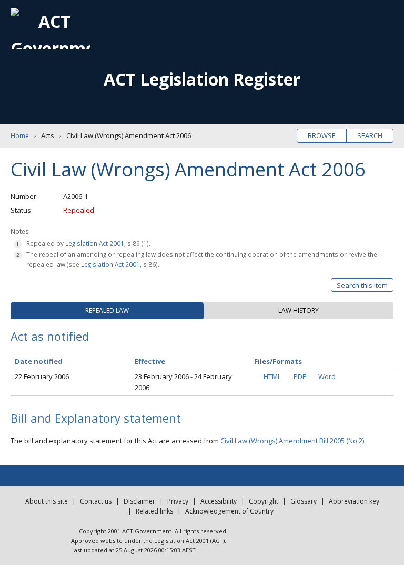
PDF (300, 376)
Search (369, 135)
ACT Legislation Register (202, 79)
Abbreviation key (354, 501)
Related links (154, 511)
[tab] (107, 310)
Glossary (303, 501)
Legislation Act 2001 (94, 243)
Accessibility (218, 501)
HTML (272, 376)
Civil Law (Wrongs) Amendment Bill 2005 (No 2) (292, 440)
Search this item (362, 285)
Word (327, 376)
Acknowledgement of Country (229, 511)
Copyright (263, 501)
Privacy (177, 501)
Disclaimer (139, 501)
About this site (46, 501)
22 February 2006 (42, 376)
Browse (322, 135)
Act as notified (50, 336)
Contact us (96, 501)
